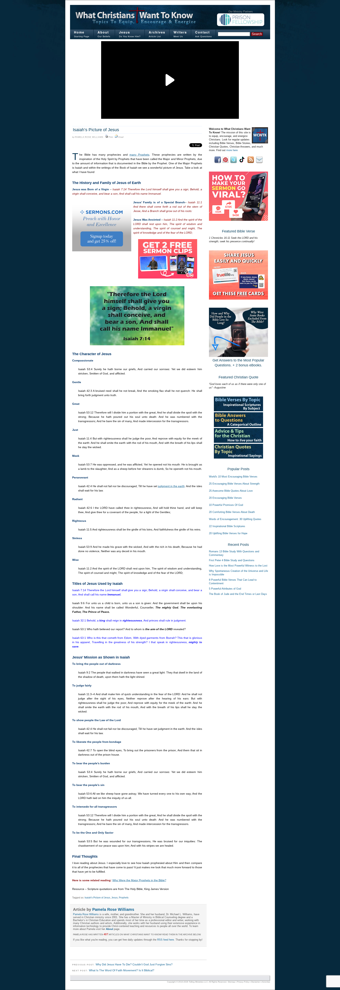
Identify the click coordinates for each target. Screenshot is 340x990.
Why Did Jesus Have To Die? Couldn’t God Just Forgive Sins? (134, 964)
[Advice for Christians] (238, 441)
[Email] (116, 137)
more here (232, 150)
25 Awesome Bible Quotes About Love (231, 490)
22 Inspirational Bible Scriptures (227, 526)
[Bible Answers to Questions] (238, 426)
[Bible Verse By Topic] (238, 410)
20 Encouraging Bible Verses (225, 497)
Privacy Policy (243, 982)
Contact (202, 32)
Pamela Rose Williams (89, 137)
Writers (180, 32)
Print (111, 137)
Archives (157, 32)
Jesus (124, 32)
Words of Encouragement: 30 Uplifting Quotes (235, 519)
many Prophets (139, 154)
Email (120, 137)
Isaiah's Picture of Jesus (97, 897)
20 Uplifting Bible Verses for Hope (228, 533)
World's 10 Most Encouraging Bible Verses (233, 476)
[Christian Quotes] (238, 457)
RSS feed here (165, 939)
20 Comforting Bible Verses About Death (232, 512)
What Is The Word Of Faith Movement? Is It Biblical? (121, 970)
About (103, 32)
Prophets (123, 897)
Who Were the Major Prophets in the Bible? (139, 880)
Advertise (266, 982)
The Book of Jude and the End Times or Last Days (238, 594)
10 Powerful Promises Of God (226, 504)
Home (79, 32)
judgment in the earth (171, 486)
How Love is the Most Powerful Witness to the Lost (238, 565)
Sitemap (231, 982)
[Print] (106, 137)
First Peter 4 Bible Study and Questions (231, 560)
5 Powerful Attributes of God (225, 588)
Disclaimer (255, 982)
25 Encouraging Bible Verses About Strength (234, 483)
